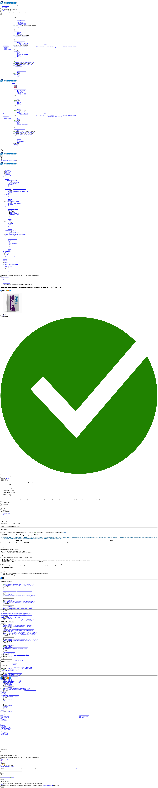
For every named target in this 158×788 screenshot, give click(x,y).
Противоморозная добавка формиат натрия (23, 64)
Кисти (18, 53)
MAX (1, 762)
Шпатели (19, 56)
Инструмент (16, 51)
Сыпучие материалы (18, 66)
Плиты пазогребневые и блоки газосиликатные (24, 62)
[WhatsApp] (6, 290)
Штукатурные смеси (21, 20)
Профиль (18, 38)
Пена (18, 76)
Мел (17, 70)
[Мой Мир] (10, 290)
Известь (18, 67)
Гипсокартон (19, 37)
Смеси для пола (20, 22)
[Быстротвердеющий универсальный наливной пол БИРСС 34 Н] (12, 312)
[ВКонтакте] (1, 290)
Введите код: (3, 668)
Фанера (18, 48)
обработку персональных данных (15, 673)
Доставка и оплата (40, 46)
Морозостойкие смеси (21, 24)
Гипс (18, 28)
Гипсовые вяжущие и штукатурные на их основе (24, 26)
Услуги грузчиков (50, 46)
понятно (2, 786)
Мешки (18, 75)
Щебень (18, 72)
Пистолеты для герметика (22, 54)
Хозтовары (16, 74)
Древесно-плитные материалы (20, 46)
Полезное (70, 46)
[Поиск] (1, 14)
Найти (2, 773)
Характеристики (6, 513)
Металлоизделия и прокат (19, 58)
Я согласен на (12, 673)
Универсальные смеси (21, 23)
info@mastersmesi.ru (4, 277)
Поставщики (6, 47)
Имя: (1, 656)
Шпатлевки (19, 42)
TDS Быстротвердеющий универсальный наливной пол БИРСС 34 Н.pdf (15, 613)
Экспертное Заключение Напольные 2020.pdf (10, 617)
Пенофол (18, 33)
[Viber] (4, 290)
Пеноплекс (19, 32)
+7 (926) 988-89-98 (5, 6)
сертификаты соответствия (30, 690)
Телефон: (2, 658)
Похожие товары (6, 515)
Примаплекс (19, 34)
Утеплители (16, 31)
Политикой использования (47, 785)
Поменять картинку (4, 670)
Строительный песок (21, 71)
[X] (3, 290)
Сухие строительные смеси (20, 18)
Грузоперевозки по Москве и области (54, 47)
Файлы (4, 517)
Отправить (3, 674)
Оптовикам (65, 46)
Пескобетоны (19, 21)
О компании (5, 45)
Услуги (45, 44)
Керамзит (19, 68)
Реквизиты (5, 48)
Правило (18, 55)
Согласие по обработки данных (7, 766)
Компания (3, 42)
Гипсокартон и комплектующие (21, 36)
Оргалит (18, 47)
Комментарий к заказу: (5, 661)
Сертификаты (6, 46)
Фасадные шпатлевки (23, 43)
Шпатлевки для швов (23, 44)
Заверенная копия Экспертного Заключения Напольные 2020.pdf (14, 615)
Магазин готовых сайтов (18, 770)
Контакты (74, 46)
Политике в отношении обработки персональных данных (88, 768)
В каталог (2, 784)
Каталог (13, 15)
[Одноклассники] (8, 290)
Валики (18, 52)
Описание (5, 514)
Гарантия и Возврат (7, 49)
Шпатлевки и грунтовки (19, 41)
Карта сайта (2, 711)
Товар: (1, 665)
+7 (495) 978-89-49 (4, 7)
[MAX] (2, 10)
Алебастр (19, 27)
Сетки (18, 60)
